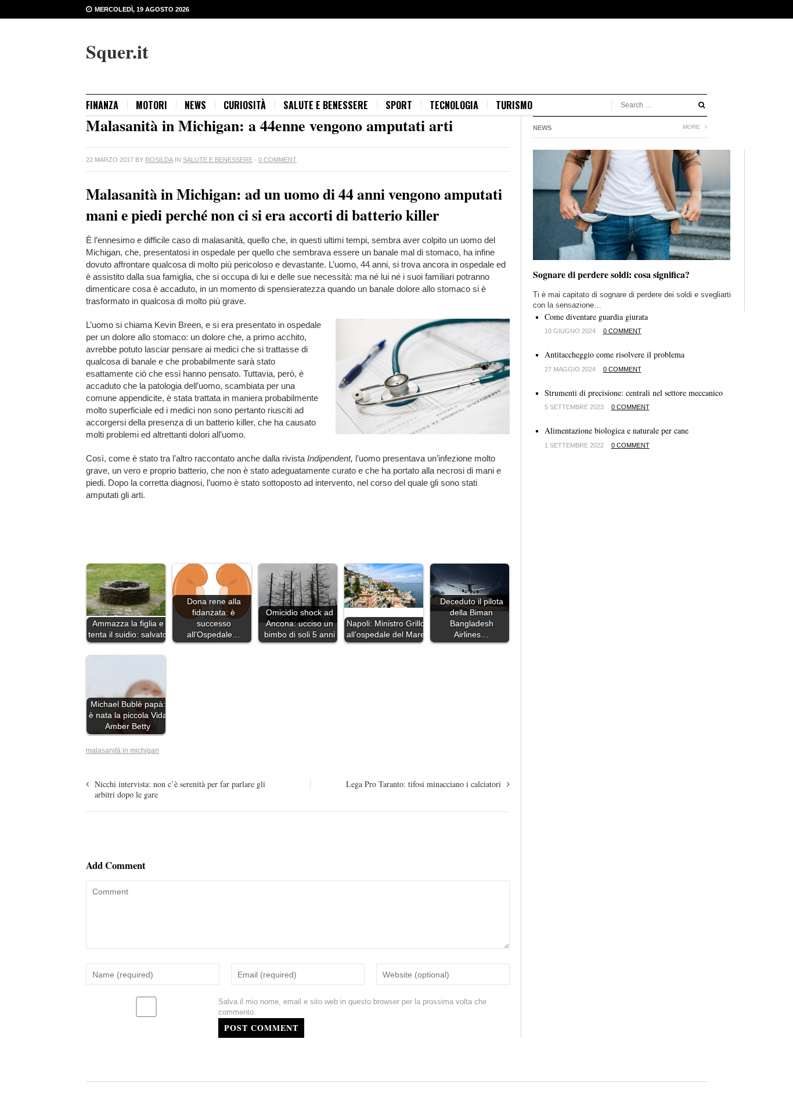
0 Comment (277, 159)
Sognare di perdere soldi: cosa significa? (611, 274)
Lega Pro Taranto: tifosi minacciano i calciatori (423, 783)
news (195, 105)
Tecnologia (454, 105)
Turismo (514, 105)
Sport (398, 105)
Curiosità (245, 105)
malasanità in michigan (122, 750)
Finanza (102, 105)
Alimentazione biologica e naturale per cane (617, 430)
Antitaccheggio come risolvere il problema (614, 354)
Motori (151, 105)
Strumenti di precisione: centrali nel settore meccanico (634, 392)
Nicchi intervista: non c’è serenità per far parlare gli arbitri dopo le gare (180, 789)
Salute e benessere (325, 105)
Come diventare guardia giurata (596, 316)
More (692, 127)
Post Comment (261, 1028)
